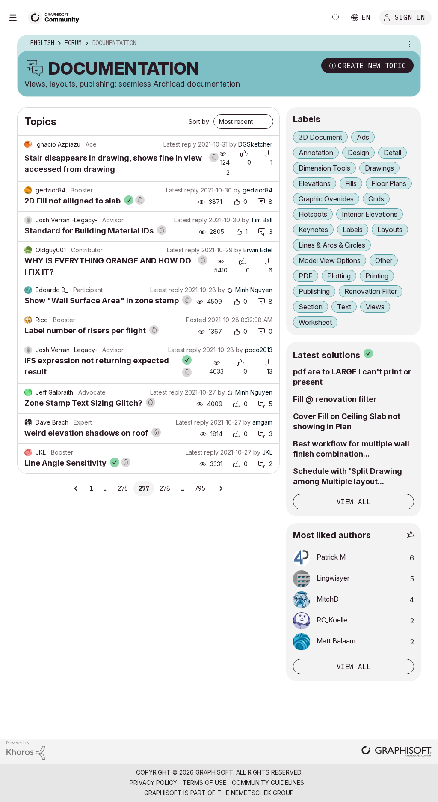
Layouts (389, 229)
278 (165, 488)
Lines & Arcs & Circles (332, 245)
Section (311, 306)
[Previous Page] (76, 488)
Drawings (379, 168)
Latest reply (179, 144)
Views (375, 306)
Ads (363, 137)
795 (200, 488)
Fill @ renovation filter (335, 399)
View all (354, 501)
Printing (376, 276)
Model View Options (330, 260)
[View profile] (28, 144)
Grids (376, 199)
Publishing (314, 291)
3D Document (320, 137)
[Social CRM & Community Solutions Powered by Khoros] (25, 750)
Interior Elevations (369, 214)
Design (358, 152)
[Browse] (17, 17)
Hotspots (313, 214)
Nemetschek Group (262, 792)
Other (383, 260)
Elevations (315, 183)
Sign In (410, 16)
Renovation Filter (370, 291)
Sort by (199, 121)
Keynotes (313, 229)
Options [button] (408, 43)
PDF (306, 276)
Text (344, 306)
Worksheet (315, 322)
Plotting (339, 276)
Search (336, 17)
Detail (392, 152)
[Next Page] (220, 488)
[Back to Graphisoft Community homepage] (56, 16)
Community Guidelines (268, 782)
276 (123, 488)
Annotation (316, 152)
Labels (353, 229)
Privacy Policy (153, 782)
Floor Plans (388, 183)
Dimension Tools (324, 168)
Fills (351, 183)
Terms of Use (204, 782)
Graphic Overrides (326, 199)
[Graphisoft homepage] (396, 752)
